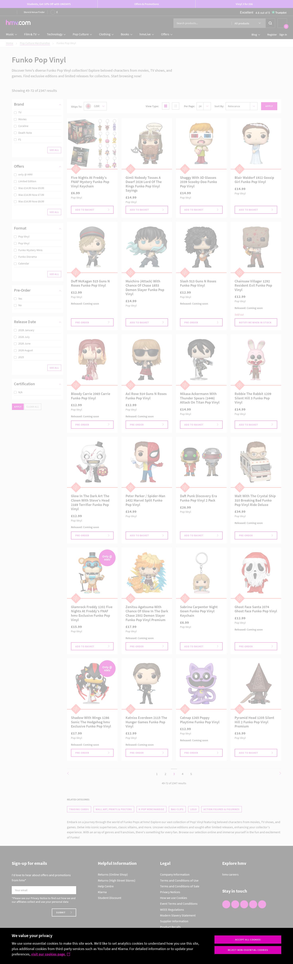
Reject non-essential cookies (248, 949)
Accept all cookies (248, 939)
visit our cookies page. (48, 954)
